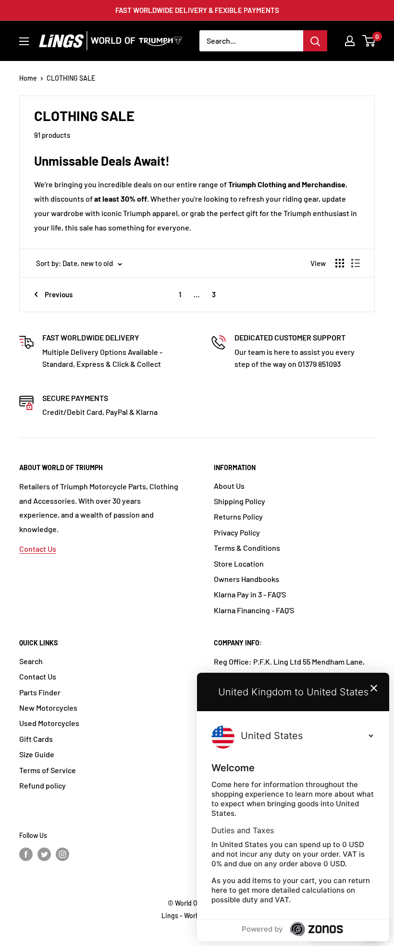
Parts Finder (40, 692)
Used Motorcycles (49, 723)
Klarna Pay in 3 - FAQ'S (250, 594)
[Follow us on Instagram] (62, 854)
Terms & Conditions (247, 547)
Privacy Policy (237, 532)
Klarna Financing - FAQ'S (254, 610)
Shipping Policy (239, 501)
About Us (229, 485)
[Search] (315, 40)
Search (31, 661)
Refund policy (42, 785)
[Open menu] (24, 41)
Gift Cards (36, 738)
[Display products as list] (355, 263)
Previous (59, 294)
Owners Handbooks (246, 578)
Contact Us (37, 548)
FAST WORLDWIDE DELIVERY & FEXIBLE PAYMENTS (197, 10)
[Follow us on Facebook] (26, 854)
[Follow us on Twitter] (44, 854)
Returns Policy (238, 516)
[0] (369, 41)
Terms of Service (47, 770)
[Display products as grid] (339, 263)
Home (28, 78)
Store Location (239, 563)
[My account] (350, 41)
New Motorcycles (48, 707)
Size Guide (36, 754)
